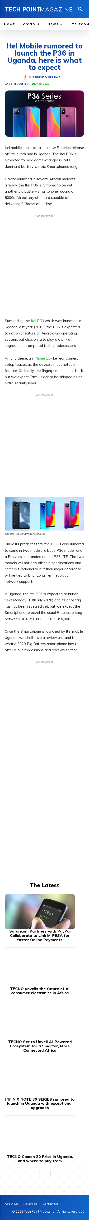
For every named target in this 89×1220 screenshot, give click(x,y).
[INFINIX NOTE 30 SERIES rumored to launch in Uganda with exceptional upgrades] (40, 1079)
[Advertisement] (44, 265)
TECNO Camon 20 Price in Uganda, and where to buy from (40, 1158)
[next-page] (48, 1173)
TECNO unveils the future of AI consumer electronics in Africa (40, 990)
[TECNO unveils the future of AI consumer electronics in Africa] (40, 969)
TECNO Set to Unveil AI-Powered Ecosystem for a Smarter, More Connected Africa (40, 1045)
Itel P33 (37, 320)
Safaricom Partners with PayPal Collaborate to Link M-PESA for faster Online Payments (39, 935)
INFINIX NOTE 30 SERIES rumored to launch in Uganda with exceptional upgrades (40, 1103)
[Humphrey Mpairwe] (26, 77)
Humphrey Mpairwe (46, 77)
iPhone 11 (42, 358)
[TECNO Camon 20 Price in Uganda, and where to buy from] (40, 1137)
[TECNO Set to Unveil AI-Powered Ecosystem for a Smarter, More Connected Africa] (40, 1022)
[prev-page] (40, 1173)
